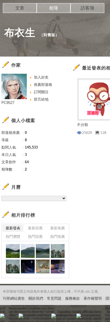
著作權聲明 (92, 298)
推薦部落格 (43, 84)
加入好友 (41, 77)
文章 (19, 8)
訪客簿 (87, 8)
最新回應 (35, 228)
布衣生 (20, 32)
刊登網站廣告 (14, 298)
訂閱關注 (41, 92)
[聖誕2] (43, 266)
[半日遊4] (28, 251)
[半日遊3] (43, 251)
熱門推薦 (57, 236)
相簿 (53, 8)
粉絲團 (11, 318)
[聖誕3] (28, 266)
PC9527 (7, 103)
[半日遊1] (13, 266)
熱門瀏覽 (13, 236)
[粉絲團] (2, 316)
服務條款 (72, 298)
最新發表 (13, 228)
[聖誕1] (58, 266)
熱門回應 (35, 236)
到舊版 (49, 35)
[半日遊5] (13, 251)
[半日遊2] (58, 251)
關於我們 (35, 298)
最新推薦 (57, 228)
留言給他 (41, 99)
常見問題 (54, 298)
